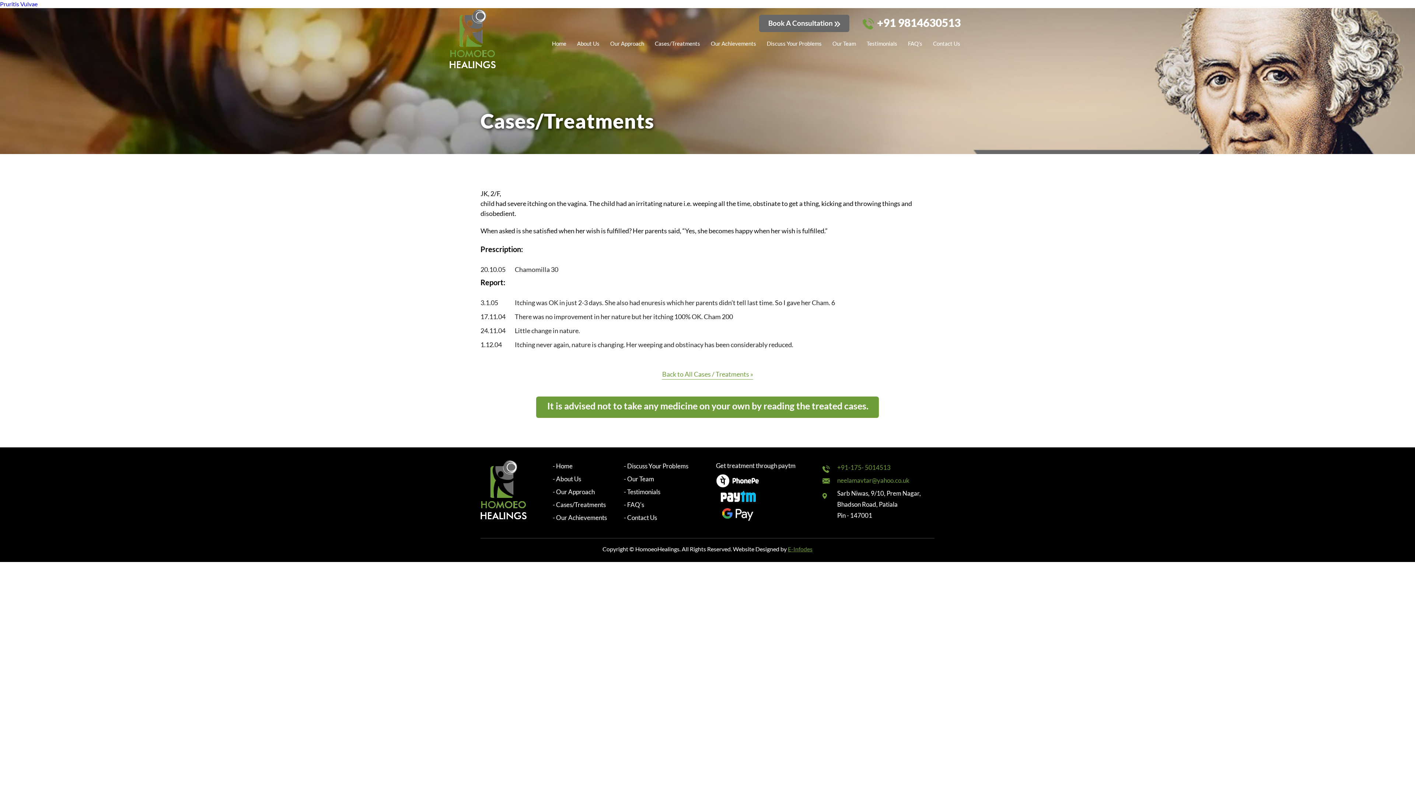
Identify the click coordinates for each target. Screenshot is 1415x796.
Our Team (844, 43)
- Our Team (639, 479)
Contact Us (946, 43)
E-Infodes (800, 548)
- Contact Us (640, 517)
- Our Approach (574, 492)
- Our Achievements (580, 517)
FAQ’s (915, 43)
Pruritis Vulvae (19, 3)
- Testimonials (642, 492)
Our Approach (627, 43)
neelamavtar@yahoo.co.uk (873, 480)
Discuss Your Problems (794, 43)
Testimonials (882, 43)
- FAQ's (634, 505)
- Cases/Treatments (579, 505)
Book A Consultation (800, 23)
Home (559, 43)
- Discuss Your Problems (656, 466)
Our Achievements (733, 43)
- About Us (567, 479)
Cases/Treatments (677, 43)
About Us (588, 43)
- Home (563, 466)
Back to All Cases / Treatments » (707, 374)
